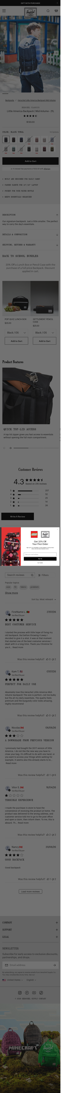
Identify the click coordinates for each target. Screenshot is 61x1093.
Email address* (28, 551)
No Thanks (40, 562)
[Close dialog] (57, 529)
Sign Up (40, 558)
